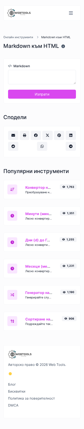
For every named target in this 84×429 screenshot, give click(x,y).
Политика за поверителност (31, 398)
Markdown (21, 66)
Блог (12, 384)
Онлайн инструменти (18, 37)
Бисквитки (16, 391)
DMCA (13, 405)
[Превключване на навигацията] (71, 13)
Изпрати (42, 94)
